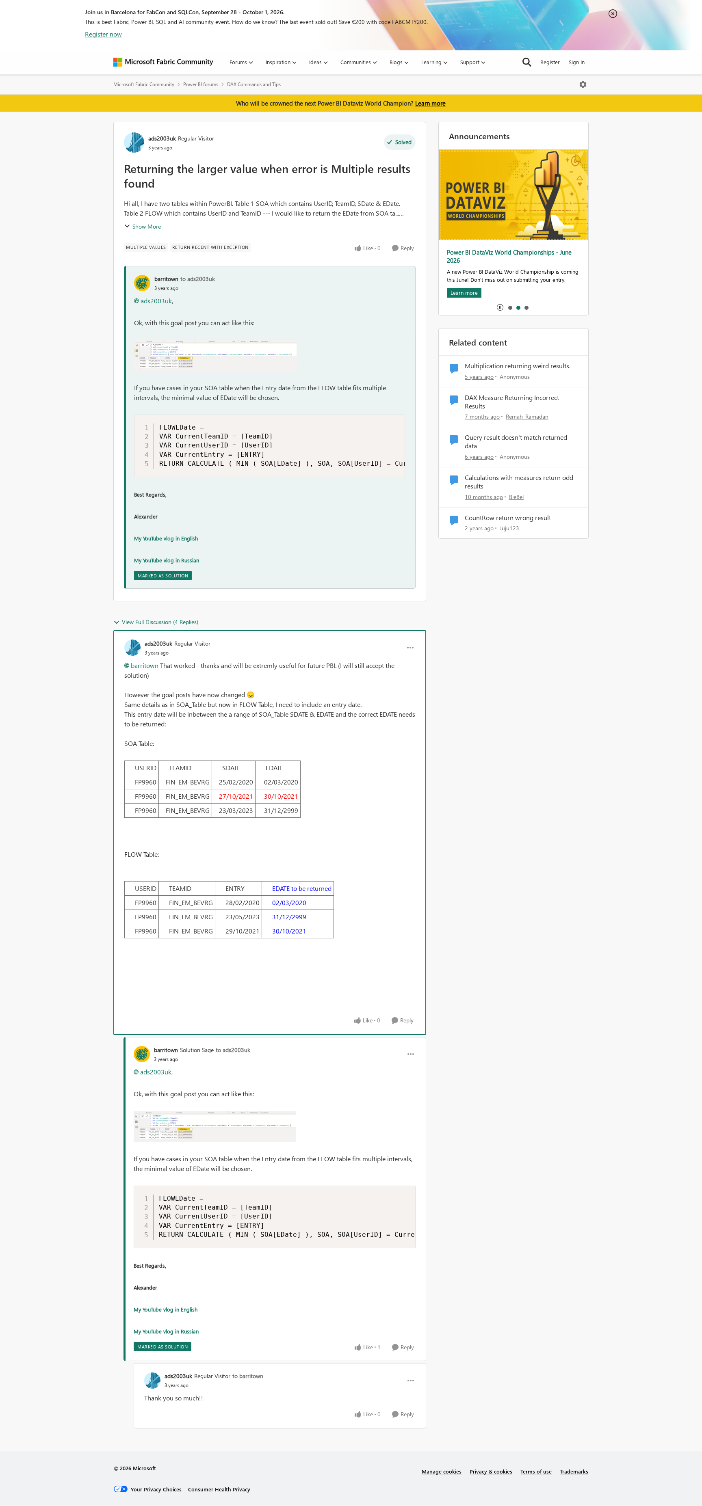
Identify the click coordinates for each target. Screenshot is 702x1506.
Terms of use (536, 1471)
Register (550, 61)
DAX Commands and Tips (254, 84)
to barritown (247, 1376)
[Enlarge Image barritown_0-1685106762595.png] (215, 355)
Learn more (430, 103)
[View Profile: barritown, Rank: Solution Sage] (142, 1054)
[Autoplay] (500, 307)
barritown (166, 279)
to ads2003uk (197, 279)
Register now (103, 34)
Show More (146, 226)
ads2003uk (162, 138)
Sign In (577, 61)
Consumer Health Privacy (219, 1489)
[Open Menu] (583, 84)
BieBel (516, 497)
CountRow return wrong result (508, 518)
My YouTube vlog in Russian (166, 560)
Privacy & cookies (491, 1471)
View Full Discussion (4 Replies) (160, 622)
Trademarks (574, 1471)
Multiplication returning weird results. (517, 366)
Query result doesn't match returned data (516, 441)
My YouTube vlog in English (166, 538)
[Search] (527, 62)
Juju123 (509, 528)
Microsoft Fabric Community (143, 84)
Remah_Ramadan (527, 416)
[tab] (510, 307)
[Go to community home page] (163, 62)
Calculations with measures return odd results (519, 481)
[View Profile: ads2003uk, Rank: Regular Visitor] (134, 142)
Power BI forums (200, 84)
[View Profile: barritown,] (142, 283)
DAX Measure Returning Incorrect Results (512, 401)
